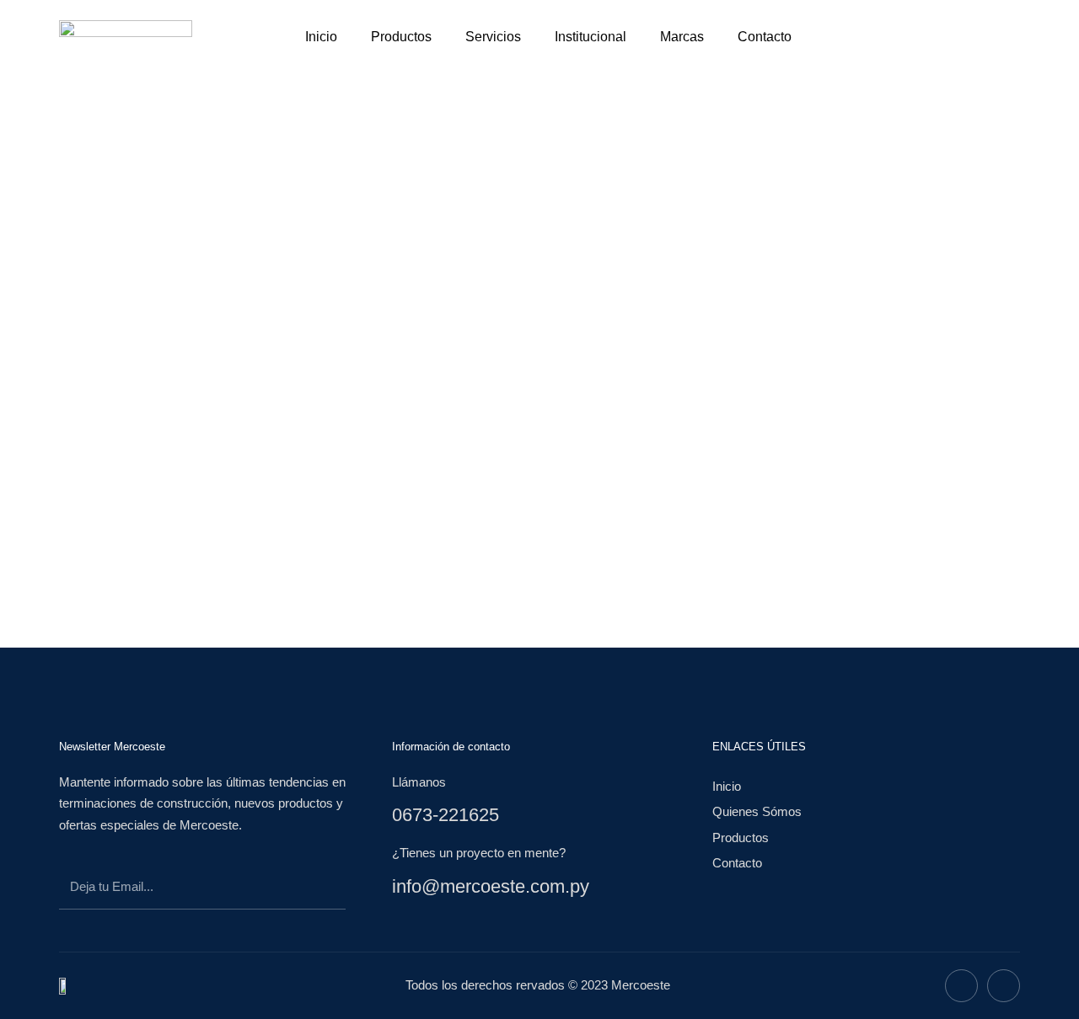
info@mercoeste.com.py (490, 886)
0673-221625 (445, 814)
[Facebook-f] (961, 985)
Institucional (590, 36)
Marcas (682, 36)
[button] (864, 34)
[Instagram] (1003, 985)
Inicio (321, 36)
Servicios (493, 36)
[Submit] (317, 890)
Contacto (765, 36)
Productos (401, 36)
